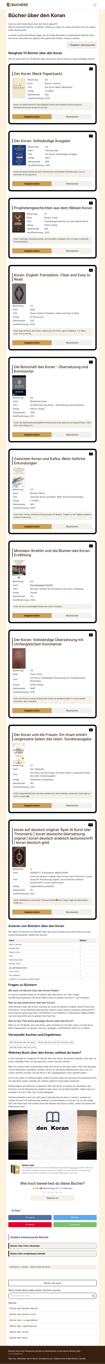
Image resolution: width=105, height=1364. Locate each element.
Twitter (75, 1217)
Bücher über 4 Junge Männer (24, 1320)
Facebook (31, 1217)
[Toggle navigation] (95, 4)
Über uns (12, 1358)
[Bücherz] (17, 5)
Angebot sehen (32, 116)
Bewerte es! (52, 1198)
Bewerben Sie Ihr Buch (27, 1358)
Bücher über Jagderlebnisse (23, 1326)
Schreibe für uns (46, 1358)
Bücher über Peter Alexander (25, 1246)
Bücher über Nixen (19, 1337)
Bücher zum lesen (52, 1283)
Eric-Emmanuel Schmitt (41, 585)
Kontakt (82, 1358)
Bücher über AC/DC (19, 1332)
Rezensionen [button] (72, 116)
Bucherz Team (28, 1165)
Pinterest (30, 1225)
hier (53, 1016)
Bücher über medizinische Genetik (27, 1253)
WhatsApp (76, 1225)
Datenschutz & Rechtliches (65, 1358)
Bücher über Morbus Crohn (23, 1314)
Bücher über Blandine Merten (24, 1308)
